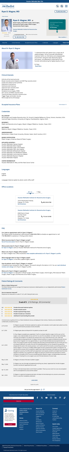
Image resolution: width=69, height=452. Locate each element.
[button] (57, 32)
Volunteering (38, 420)
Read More (38, 66)
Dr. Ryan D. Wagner (7, 248)
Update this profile (34, 384)
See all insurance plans (8, 242)
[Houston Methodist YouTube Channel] (46, 398)
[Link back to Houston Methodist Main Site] (8, 6)
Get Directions (53, 27)
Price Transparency (56, 440)
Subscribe (18, 401)
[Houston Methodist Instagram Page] (51, 398)
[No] (44, 389)
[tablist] (34, 192)
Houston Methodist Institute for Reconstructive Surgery (25, 30)
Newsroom (54, 414)
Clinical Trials (55, 437)
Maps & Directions (56, 430)
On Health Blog (55, 416)
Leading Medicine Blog (57, 418)
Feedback (54, 420)
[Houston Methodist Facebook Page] (37, 398)
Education (21, 426)
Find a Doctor (55, 426)
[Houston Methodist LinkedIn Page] (56, 398)
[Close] (63, 21)
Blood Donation (39, 432)
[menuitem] (34, 1)
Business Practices (40, 427)
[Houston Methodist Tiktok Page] (65, 398)
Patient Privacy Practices (29, 445)
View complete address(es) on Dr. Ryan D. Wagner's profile (43, 253)
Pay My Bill (54, 432)
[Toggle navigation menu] (66, 6)
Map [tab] (39, 192)
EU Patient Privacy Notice (54, 445)
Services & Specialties (24, 422)
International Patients (23, 412)
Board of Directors (40, 423)
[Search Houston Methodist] (62, 6)
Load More (34, 380)
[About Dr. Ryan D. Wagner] (17, 60)
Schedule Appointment (57, 428)
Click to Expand (62, 104)
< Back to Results (5, 16)
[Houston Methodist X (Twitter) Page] (42, 398)
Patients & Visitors (23, 420)
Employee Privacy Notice (8, 447)
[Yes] (41, 389)
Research (21, 427)
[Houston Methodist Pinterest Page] (60, 398)
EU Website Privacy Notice (41, 445)
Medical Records (55, 433)
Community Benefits (40, 413)
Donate (10, 424)
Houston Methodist (40, 411)
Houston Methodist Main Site (34, 1)
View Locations (62, 37)
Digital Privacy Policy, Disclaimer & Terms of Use (12, 445)
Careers (21, 414)
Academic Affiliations (40, 425)
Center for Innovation (40, 428)
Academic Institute (23, 410)
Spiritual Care (39, 421)
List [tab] (31, 192)
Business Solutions (56, 439)
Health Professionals (23, 424)
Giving (37, 418)
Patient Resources (56, 435)
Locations (21, 429)
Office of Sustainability (41, 430)
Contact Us (54, 411)
